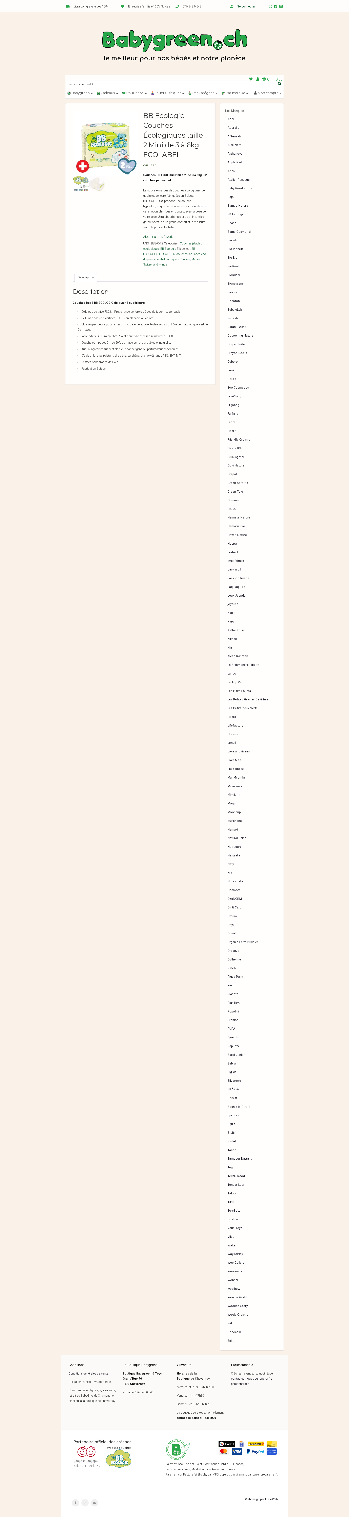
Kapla (231, 613)
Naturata (234, 855)
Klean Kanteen (238, 656)
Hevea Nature (237, 535)
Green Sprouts (238, 483)
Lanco (232, 673)
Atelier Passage (239, 180)
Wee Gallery (236, 1262)
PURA (231, 1028)
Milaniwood (236, 786)
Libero (232, 717)
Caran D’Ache (237, 327)
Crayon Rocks (237, 353)
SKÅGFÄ (233, 1089)
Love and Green (239, 751)
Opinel (232, 933)
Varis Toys (235, 1228)
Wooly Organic (238, 1314)
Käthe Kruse (236, 630)
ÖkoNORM (235, 899)
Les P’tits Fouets (239, 691)
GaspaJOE (235, 448)
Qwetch (233, 1037)
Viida (231, 1237)
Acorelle (234, 128)
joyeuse (233, 604)
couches (182, 254)
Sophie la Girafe (239, 1107)
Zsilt (231, 1341)
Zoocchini (235, 1332)
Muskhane (235, 821)
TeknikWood (236, 1176)
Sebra (232, 1063)
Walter (232, 1245)
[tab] (86, 277)
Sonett (232, 1098)
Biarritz (233, 240)
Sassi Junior (236, 1055)
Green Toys (236, 491)
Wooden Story (238, 1306)
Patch (232, 968)
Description (86, 277)
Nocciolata (235, 881)
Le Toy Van (235, 682)
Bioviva (233, 292)
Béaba (232, 223)
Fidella (232, 431)
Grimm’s (233, 500)
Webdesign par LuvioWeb (261, 1499)
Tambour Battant (240, 1158)
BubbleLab (235, 309)
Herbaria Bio (236, 526)
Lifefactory (236, 725)
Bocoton (234, 301)
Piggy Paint (236, 976)
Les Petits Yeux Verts (243, 708)
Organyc (233, 951)
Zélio (231, 1323)
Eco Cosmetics (238, 387)
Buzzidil (233, 318)
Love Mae (234, 760)
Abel (231, 119)
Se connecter (246, 6)
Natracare (235, 847)
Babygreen (174, 46)
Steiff (232, 1133)
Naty (231, 864)
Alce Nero (235, 145)
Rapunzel (234, 1046)
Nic (230, 873)
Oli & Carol (235, 907)
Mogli (231, 803)
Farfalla (233, 413)
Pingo (232, 985)
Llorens (233, 734)
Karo (231, 621)
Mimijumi (234, 795)
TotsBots (234, 1210)
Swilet (232, 1141)
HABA (232, 509)
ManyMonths (237, 777)
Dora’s (232, 379)
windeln (164, 264)
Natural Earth (237, 838)
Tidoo (232, 1193)
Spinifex (233, 1115)
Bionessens (236, 283)
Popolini (233, 1011)
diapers (148, 259)
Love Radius (236, 769)
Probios (233, 1020)
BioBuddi (234, 275)
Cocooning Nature (241, 335)
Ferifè (232, 422)
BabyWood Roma (240, 188)
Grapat (232, 474)
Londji (232, 743)
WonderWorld (237, 1297)
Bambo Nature (238, 205)
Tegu (231, 1167)
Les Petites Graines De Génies (249, 699)
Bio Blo (233, 257)
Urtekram (234, 1219)
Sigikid (232, 1072)
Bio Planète (236, 249)
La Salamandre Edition (244, 665)
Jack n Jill (235, 569)
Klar (230, 647)
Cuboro (233, 361)
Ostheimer (235, 959)
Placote (233, 994)
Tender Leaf (236, 1185)
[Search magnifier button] (280, 84)
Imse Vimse (236, 561)
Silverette (234, 1081)
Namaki (233, 829)
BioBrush (234, 266)
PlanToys (234, 1003)
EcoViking (234, 396)
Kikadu (232, 639)
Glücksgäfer (236, 457)
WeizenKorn (236, 1271)
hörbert (233, 552)
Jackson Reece (238, 578)
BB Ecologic (168, 249)
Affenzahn (235, 136)
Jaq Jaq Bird (236, 587)
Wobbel (233, 1280)
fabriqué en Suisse (178, 259)
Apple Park (235, 162)
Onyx (231, 925)
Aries (231, 171)
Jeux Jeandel (237, 595)
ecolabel (159, 259)
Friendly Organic (239, 439)
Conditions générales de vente (88, 1373)
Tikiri (231, 1202)
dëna (231, 370)
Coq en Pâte (236, 344)
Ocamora (234, 890)
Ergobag (233, 405)
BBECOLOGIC (166, 254)
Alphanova (235, 153)
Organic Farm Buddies (243, 942)
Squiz (231, 1124)
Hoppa (232, 543)
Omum (232, 916)
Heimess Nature (239, 517)
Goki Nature (236, 465)
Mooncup (234, 812)
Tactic (232, 1150)
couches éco (197, 254)
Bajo (231, 197)
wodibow (234, 1289)
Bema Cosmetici (239, 232)
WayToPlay (235, 1254)
